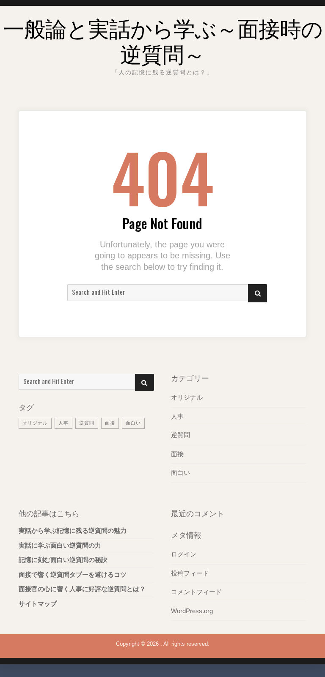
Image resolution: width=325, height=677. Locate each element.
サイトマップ (38, 603)
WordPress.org (192, 611)
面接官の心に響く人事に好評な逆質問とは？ (82, 589)
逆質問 (86, 422)
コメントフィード (196, 592)
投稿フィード (190, 573)
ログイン (183, 554)
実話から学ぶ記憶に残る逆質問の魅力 (73, 530)
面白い (133, 422)
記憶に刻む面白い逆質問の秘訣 (63, 559)
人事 (63, 422)
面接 (110, 422)
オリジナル (35, 422)
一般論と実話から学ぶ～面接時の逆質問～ (162, 40)
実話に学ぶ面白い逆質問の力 (60, 545)
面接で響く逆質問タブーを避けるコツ (73, 574)
